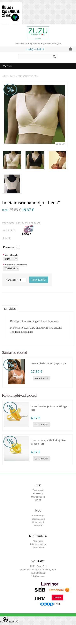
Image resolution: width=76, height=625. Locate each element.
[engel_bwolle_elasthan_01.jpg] (12, 160)
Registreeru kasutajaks (51, 43)
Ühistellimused (38, 497)
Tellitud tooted (38, 547)
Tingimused (38, 490)
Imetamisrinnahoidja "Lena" (24, 76)
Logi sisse (32, 43)
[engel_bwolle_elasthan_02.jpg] (35, 160)
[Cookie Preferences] (5, 619)
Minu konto (38, 541)
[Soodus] (16, 385)
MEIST (38, 500)
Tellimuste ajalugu (38, 544)
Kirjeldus (10, 308)
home (5, 76)
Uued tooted (38, 522)
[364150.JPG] (12, 184)
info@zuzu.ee (38, 576)
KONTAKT (38, 493)
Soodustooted (38, 519)
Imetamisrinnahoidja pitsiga (48, 363)
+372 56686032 (38, 573)
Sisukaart (38, 525)
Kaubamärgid (38, 515)
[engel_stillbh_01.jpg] (57, 160)
